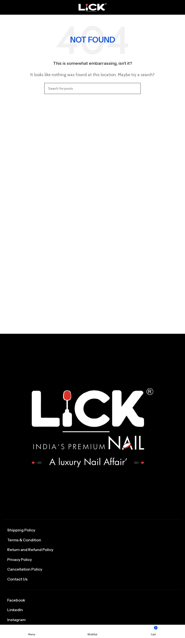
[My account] (179, 7)
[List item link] (92, 530)
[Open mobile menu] (5, 7)
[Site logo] (92, 7)
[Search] (135, 88)
